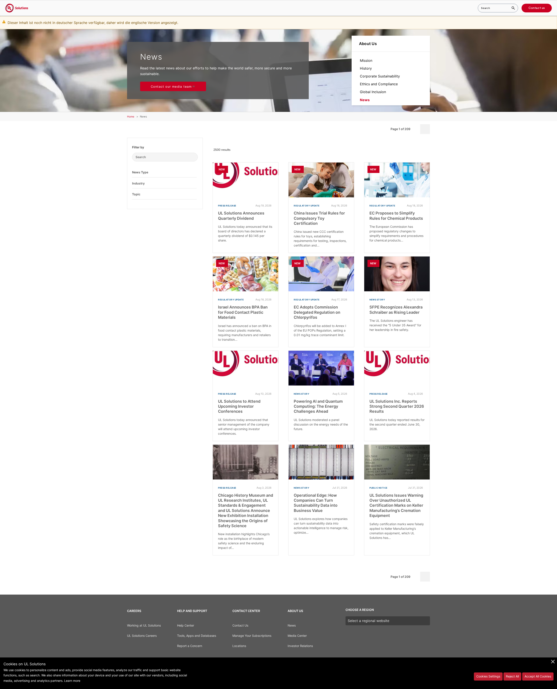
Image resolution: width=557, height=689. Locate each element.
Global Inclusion (373, 92)
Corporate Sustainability (380, 76)
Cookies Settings (488, 676)
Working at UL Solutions (144, 625)
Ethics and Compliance (379, 84)
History (366, 68)
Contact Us (240, 625)
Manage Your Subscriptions (251, 635)
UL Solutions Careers (142, 635)
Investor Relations (300, 646)
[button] (193, 172)
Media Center (297, 635)
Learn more (72, 680)
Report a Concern (189, 646)
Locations (239, 646)
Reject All (512, 676)
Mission (366, 60)
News (365, 100)
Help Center (185, 625)
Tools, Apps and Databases (196, 635)
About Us (368, 43)
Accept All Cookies (538, 676)
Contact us (536, 8)
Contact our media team (171, 86)
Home (130, 116)
